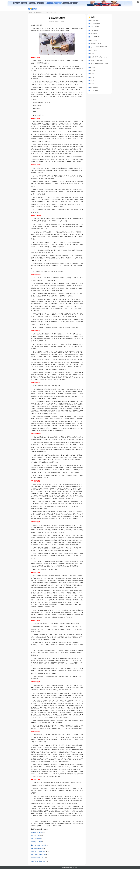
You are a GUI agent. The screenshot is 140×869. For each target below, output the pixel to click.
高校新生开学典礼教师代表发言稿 (98, 57)
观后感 (92, 73)
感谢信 (92, 77)
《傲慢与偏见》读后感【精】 (38, 861)
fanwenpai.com (72, 867)
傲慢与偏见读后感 (35, 835)
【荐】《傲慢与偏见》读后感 (38, 854)
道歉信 (92, 80)
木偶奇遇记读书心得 (95, 36)
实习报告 (92, 70)
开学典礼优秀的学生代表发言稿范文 (99, 63)
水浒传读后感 (93, 40)
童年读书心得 (93, 33)
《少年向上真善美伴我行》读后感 (98, 47)
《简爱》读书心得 (94, 26)
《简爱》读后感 (94, 90)
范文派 (35, 12)
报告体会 (40, 12)
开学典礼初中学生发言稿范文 (97, 60)
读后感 (45, 12)
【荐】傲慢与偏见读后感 (37, 848)
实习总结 (92, 67)
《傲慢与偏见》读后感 (36, 832)
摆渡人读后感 (93, 50)
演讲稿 (92, 83)
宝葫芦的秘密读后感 (95, 23)
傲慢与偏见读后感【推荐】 (38, 858)
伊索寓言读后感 (94, 87)
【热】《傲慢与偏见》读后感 (38, 845)
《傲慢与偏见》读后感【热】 (38, 851)
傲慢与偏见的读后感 (36, 838)
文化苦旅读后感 (94, 30)
